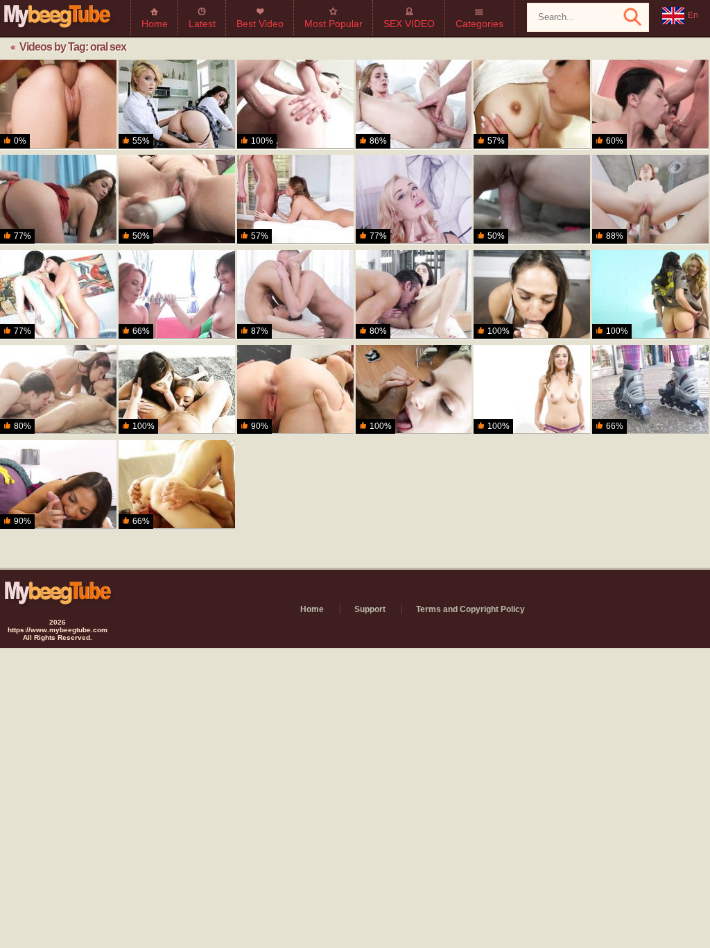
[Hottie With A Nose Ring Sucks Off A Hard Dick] (414, 200)
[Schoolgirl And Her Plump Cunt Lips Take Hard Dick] (295, 390)
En (693, 15)
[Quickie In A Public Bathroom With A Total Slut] (532, 200)
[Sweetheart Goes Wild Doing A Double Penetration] (177, 200)
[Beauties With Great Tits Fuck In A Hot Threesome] (532, 105)
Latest (202, 23)
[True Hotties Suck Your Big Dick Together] (650, 295)
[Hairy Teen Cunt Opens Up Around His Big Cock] (414, 105)
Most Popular (333, 23)
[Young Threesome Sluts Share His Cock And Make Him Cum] (177, 390)
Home (154, 23)
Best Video (260, 23)
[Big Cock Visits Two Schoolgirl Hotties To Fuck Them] (177, 105)
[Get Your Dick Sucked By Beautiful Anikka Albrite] (414, 390)
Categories (479, 23)
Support (370, 609)
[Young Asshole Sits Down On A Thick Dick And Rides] (295, 105)
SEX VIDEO (409, 23)
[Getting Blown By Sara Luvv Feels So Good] (532, 295)
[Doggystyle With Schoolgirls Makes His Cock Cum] (58, 390)
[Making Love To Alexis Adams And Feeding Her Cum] (295, 200)
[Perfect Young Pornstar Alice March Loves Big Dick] (177, 485)
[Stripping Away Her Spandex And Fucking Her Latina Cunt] (650, 390)
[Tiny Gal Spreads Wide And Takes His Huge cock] (650, 200)
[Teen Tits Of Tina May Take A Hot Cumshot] (58, 105)
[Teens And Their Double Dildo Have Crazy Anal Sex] (177, 295)
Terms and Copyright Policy (470, 609)
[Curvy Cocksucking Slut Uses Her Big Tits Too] (532, 390)
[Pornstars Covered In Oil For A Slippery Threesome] (58, 295)
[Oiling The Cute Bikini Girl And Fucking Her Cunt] (414, 295)
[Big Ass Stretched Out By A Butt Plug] (58, 200)
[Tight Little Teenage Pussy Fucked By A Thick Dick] (295, 295)
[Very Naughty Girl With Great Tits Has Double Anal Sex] (650, 105)
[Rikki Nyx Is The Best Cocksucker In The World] (58, 485)
